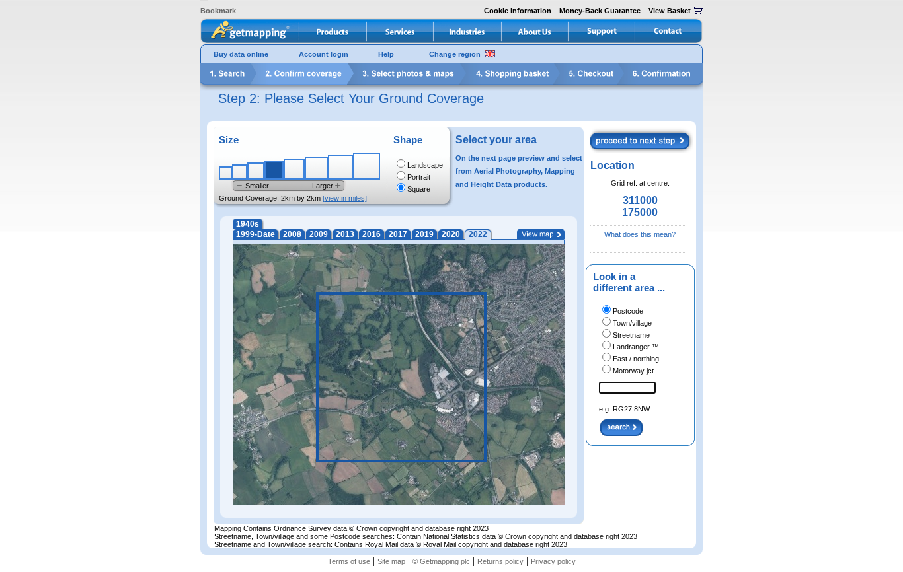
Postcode (628, 311)
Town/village (632, 323)
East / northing (636, 359)
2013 (345, 234)
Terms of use (349, 561)
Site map (391, 561)
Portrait (418, 177)
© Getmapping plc (441, 561)
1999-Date (255, 234)
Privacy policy (553, 561)
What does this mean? (640, 234)
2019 (424, 234)
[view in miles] (345, 198)
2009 (318, 234)
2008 (292, 234)
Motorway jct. (634, 371)
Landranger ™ (636, 347)
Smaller (257, 186)
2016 (371, 234)
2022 (478, 234)
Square (418, 189)
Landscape (425, 165)
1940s (247, 224)
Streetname (631, 335)
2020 (451, 234)
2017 (398, 234)
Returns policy (500, 561)
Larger (322, 186)
